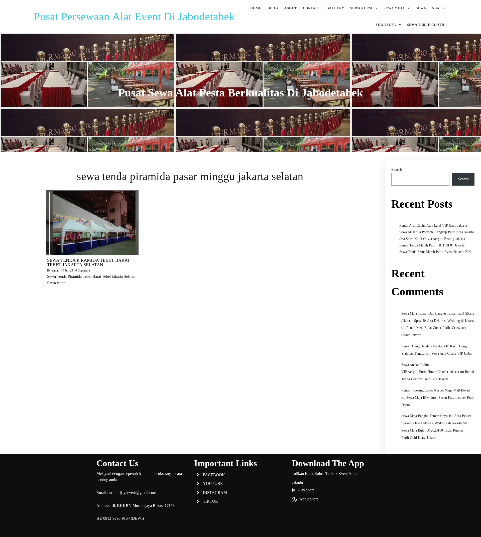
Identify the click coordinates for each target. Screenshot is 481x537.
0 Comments (82, 270)
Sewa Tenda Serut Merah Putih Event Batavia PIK (435, 252)
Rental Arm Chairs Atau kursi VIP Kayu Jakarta (433, 225)
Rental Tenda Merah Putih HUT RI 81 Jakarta (431, 245)
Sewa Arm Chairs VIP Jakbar (452, 353)
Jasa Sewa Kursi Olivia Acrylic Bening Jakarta (432, 239)
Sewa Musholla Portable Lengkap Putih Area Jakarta (436, 232)
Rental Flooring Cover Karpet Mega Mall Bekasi (435, 390)
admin (55, 270)
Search (396, 169)
